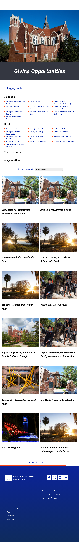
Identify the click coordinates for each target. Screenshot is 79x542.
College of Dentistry (37, 129)
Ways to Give (12, 160)
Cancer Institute (12, 129)
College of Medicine (61, 129)
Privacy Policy (12, 519)
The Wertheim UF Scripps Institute (15, 145)
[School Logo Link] (21, 478)
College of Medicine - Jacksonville (13, 133)
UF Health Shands (12, 142)
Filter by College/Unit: (25, 169)
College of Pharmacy (61, 132)
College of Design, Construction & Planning (62, 103)
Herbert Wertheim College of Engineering (64, 113)
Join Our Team (13, 508)
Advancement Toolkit (51, 494)
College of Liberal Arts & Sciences (14, 113)
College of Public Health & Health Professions (15, 138)
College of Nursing (36, 132)
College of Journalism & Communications (62, 108)
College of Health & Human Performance (40, 108)
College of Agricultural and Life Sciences (15, 103)
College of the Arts (36, 102)
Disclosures (11, 515)
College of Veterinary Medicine (37, 138)
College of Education (13, 107)
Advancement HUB (50, 490)
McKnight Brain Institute (62, 137)
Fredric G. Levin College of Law (39, 113)
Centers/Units (12, 152)
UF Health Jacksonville (38, 142)
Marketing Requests (50, 498)
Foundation (11, 512)
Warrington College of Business (14, 118)
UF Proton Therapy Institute (64, 142)
